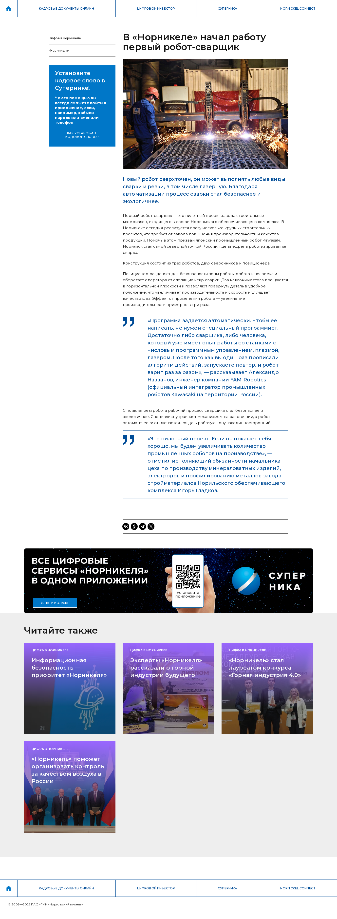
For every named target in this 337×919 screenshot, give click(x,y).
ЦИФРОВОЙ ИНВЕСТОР (156, 8)
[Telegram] (142, 526)
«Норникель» (59, 50)
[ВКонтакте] (125, 526)
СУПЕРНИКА (227, 8)
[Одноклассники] (134, 526)
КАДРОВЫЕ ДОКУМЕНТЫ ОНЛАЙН (66, 8)
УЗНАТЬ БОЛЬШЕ (55, 603)
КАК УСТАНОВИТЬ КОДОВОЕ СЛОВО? (82, 135)
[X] (151, 526)
